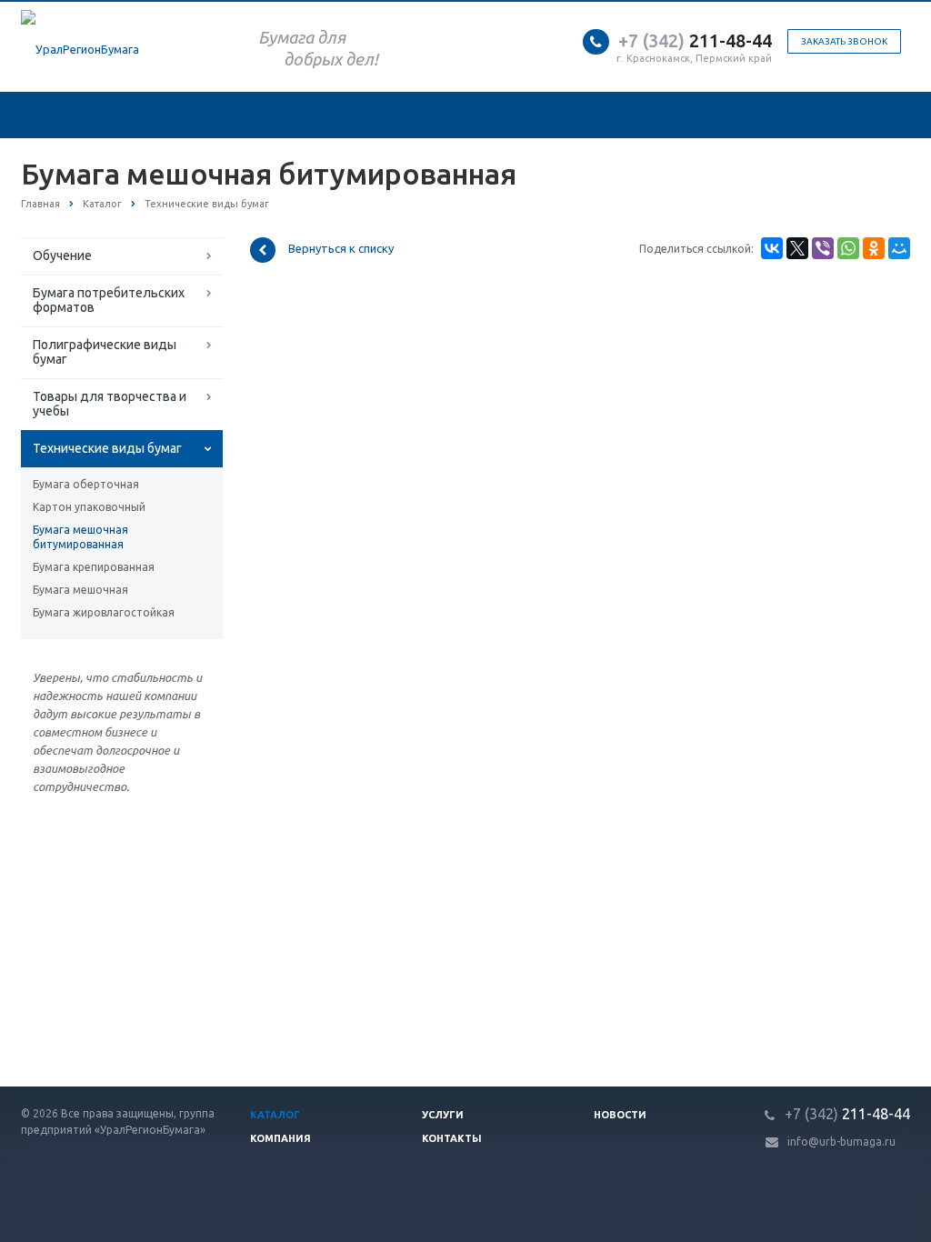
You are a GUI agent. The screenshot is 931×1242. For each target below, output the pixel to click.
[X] (797, 248)
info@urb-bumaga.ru (841, 1141)
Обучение (62, 255)
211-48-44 (695, 40)
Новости (620, 1114)
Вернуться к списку (341, 249)
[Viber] (823, 248)
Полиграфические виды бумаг (104, 351)
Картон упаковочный (89, 507)
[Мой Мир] (899, 248)
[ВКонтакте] (772, 248)
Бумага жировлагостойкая (104, 612)
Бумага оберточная (86, 484)
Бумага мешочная (80, 590)
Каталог (275, 1114)
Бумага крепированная (94, 567)
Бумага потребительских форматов (109, 300)
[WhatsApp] (848, 248)
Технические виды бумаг (107, 448)
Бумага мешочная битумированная (80, 537)
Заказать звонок (844, 41)
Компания (280, 1138)
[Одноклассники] (874, 248)
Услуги (443, 1114)
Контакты (452, 1138)
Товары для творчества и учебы (109, 403)
